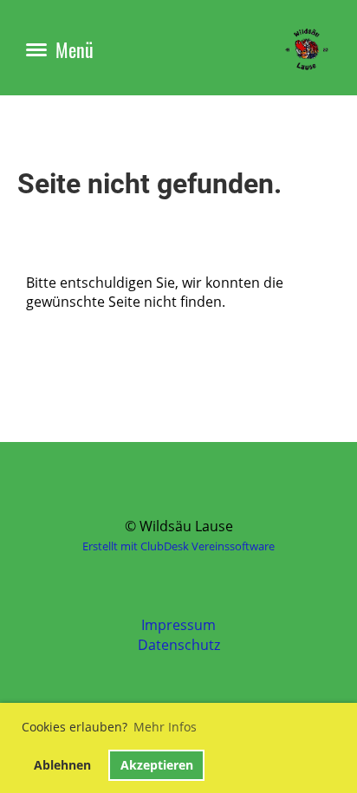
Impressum (178, 624)
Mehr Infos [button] (165, 726)
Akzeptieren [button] (156, 765)
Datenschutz (179, 644)
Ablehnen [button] (62, 765)
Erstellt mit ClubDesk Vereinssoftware (178, 546)
